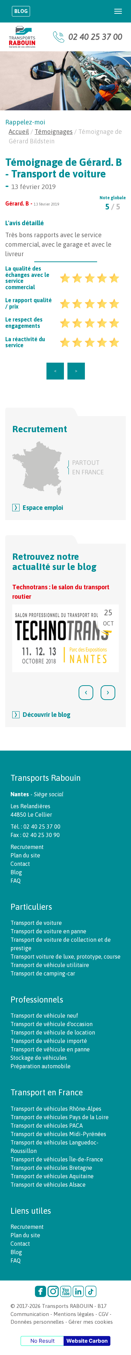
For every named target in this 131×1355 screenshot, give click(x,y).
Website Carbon (87, 1340)
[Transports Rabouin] (22, 37)
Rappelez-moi (25, 122)
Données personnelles (37, 1322)
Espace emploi (43, 507)
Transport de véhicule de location (52, 1032)
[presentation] (86, 692)
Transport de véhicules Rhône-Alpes (55, 1109)
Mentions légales (73, 1314)
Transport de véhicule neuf (44, 1015)
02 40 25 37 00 (95, 36)
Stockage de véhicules (38, 1058)
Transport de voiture (36, 923)
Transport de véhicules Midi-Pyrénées (58, 1134)
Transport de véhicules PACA (46, 1125)
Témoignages (54, 131)
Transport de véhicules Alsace (48, 1184)
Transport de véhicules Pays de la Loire (59, 1117)
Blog (21, 11)
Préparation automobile (40, 1066)
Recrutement (27, 847)
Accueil (19, 131)
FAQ (15, 880)
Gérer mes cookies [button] (90, 1322)
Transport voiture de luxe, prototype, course (65, 956)
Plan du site (25, 855)
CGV (103, 1314)
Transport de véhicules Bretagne (51, 1168)
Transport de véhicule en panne (50, 1049)
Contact (20, 864)
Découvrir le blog (47, 714)
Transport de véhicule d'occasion (51, 1024)
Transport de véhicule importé (48, 1041)
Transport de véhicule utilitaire (49, 965)
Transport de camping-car (42, 973)
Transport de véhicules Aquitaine (52, 1176)
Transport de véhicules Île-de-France (56, 1159)
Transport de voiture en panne (48, 931)
